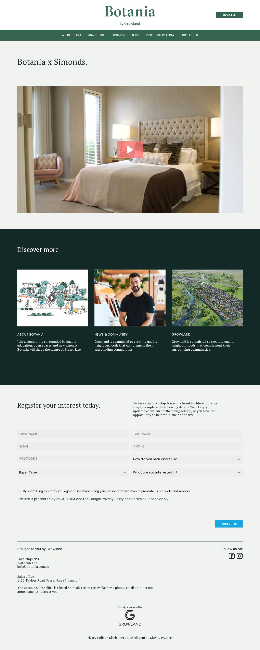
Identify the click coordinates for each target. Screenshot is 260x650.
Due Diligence (137, 638)
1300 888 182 (27, 563)
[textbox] (183, 459)
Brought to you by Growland (39, 549)
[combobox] (187, 459)
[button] (130, 149)
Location (119, 35)
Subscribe (229, 524)
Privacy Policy (113, 499)
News (135, 35)
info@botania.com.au (33, 567)
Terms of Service (144, 499)
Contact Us (190, 35)
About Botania (71, 35)
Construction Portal (160, 35)
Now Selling (96, 35)
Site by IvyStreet (162, 638)
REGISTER (229, 14)
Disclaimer (116, 638)
